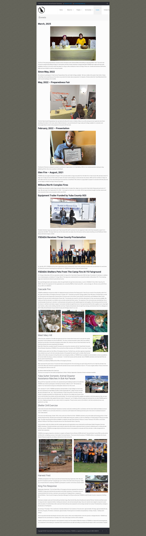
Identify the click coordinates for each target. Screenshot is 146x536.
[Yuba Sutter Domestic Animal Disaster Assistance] (41, 9)
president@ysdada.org (79, 3)
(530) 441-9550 (68, 3)
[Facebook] (107, 3)
